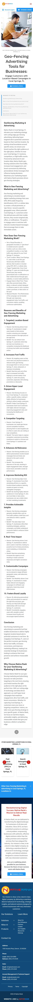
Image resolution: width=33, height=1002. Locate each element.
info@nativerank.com (13, 967)
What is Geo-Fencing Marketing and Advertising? (15, 101)
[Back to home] (7, 4)
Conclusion (6, 111)
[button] (31, 4)
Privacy (10, 986)
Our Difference (22, 922)
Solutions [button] (5, 920)
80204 (14, 948)
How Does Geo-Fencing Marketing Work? (13, 104)
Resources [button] (21, 931)
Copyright (25, 986)
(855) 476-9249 (13, 959)
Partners (20, 924)
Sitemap (20, 933)
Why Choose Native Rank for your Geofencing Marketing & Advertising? (15, 114)
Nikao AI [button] (4, 925)
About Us (20, 920)
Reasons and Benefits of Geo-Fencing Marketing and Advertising (15, 107)
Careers (20, 926)
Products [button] (4, 929)
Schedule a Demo (17, 86)
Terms (17, 986)
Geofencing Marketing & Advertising (12, 98)
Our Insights (21, 929)
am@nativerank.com (13, 977)
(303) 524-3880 (11, 957)
